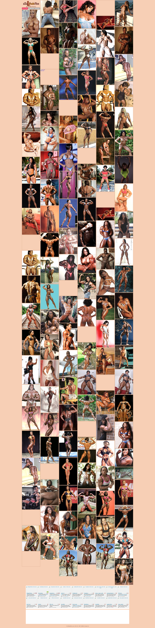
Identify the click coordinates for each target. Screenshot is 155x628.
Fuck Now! (37, 8)
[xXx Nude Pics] (31, 3)
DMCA (82, 626)
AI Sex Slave (25, 8)
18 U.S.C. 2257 (78, 626)
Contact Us (87, 626)
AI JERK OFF (31, 8)
